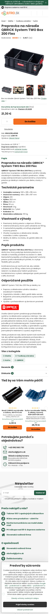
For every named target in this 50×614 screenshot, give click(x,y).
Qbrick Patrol (14, 138)
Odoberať (40, 493)
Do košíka (30, 121)
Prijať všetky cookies (25, 604)
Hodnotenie (6, 38)
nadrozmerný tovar (21, 152)
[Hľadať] (34, 13)
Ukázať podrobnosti (25, 610)
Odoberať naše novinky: (24, 487)
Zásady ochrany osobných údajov (25, 598)
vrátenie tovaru (21, 149)
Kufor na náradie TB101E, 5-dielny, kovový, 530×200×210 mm (36, 412)
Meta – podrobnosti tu (36, 585)
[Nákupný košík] (40, 13)
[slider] (17, 38)
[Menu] (45, 13)
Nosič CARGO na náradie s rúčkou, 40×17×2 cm (12, 411)
